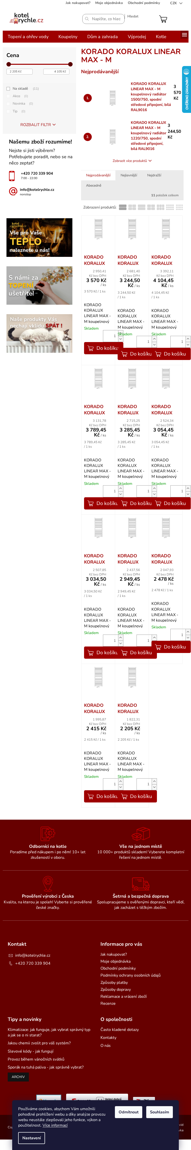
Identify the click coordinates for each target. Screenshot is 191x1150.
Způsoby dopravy (115, 989)
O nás (105, 1045)
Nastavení (31, 1138)
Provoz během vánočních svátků (36, 1059)
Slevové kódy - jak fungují (30, 1051)
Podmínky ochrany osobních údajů (130, 975)
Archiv (18, 1077)
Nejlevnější (129, 175)
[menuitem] (28, 37)
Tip (18, 111)
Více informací (55, 1125)
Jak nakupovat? (78, 2)
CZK (174, 3)
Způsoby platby (114, 982)
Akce (20, 96)
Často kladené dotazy (119, 1029)
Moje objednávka (109, 2)
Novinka (22, 103)
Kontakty (108, 1037)
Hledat (132, 16)
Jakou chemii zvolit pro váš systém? (39, 1043)
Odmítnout (129, 1112)
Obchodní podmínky (144, 2)
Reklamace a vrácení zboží (123, 996)
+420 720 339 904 (32, 963)
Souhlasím (159, 1112)
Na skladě (25, 88)
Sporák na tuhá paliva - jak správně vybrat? (46, 1067)
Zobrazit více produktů (130, 160)
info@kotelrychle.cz (32, 955)
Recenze (108, 1003)
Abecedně (93, 185)
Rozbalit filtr (35, 125)
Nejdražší (154, 175)
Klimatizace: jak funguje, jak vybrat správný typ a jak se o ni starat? (49, 1032)
